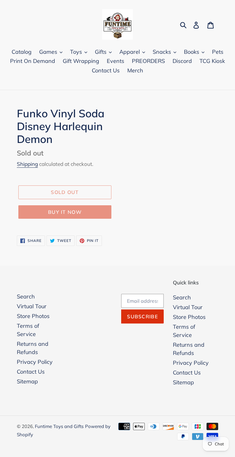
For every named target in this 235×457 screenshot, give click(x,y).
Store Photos (33, 316)
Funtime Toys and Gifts (59, 426)
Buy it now (65, 212)
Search (26, 296)
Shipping (27, 164)
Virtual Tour (32, 306)
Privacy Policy (35, 361)
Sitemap (27, 381)
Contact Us (31, 371)
